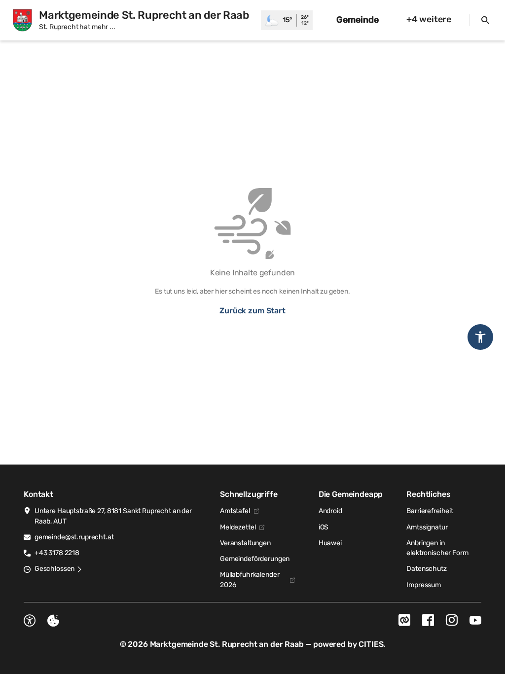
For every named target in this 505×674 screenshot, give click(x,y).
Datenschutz (426, 568)
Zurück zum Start (252, 310)
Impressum (423, 585)
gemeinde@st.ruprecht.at (74, 537)
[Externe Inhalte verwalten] (53, 621)
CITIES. (372, 644)
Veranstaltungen (245, 543)
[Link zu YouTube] (475, 620)
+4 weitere (428, 19)
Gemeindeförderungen (254, 559)
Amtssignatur (426, 527)
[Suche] (485, 20)
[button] (58, 569)
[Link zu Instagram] (452, 620)
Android (330, 511)
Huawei (330, 543)
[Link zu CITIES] (404, 620)
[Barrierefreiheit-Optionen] (30, 621)
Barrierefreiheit (429, 511)
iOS (324, 527)
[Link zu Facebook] (428, 620)
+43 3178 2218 (57, 553)
